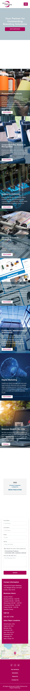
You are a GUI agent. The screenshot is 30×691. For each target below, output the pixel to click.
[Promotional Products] (15, 551)
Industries (15, 673)
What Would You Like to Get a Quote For (15, 548)
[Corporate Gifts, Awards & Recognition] (15, 553)
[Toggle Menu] (25, 4)
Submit (15, 572)
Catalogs (6, 444)
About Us (15, 676)
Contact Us (15, 680)
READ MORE (7, 112)
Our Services (15, 29)
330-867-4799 (9, 617)
